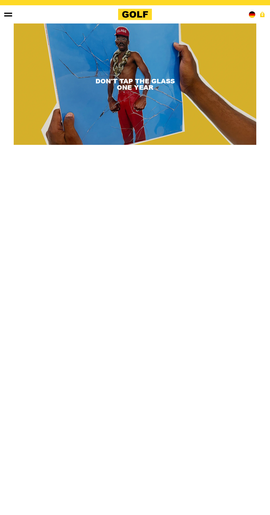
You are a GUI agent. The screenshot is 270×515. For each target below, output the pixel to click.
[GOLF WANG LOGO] (135, 14)
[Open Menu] (8, 14)
